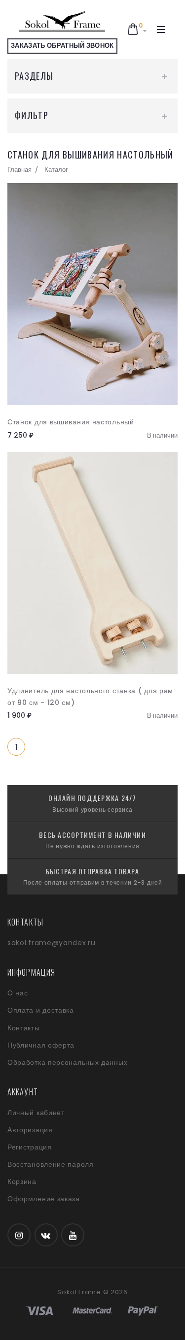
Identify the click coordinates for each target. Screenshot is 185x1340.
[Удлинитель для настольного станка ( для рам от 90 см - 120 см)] (92, 563)
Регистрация (29, 1147)
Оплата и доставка (40, 1010)
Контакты (23, 1028)
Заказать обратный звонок (62, 45)
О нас (17, 993)
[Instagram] (19, 1234)
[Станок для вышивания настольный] (92, 294)
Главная (19, 169)
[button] (137, 29)
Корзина (22, 1181)
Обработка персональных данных (67, 1062)
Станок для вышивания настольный (70, 422)
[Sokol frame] (62, 21)
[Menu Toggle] (161, 29)
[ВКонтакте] (46, 1234)
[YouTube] (72, 1234)
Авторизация (30, 1130)
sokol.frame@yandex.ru (51, 943)
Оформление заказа (43, 1199)
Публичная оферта (40, 1045)
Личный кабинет (36, 1112)
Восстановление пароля (50, 1164)
